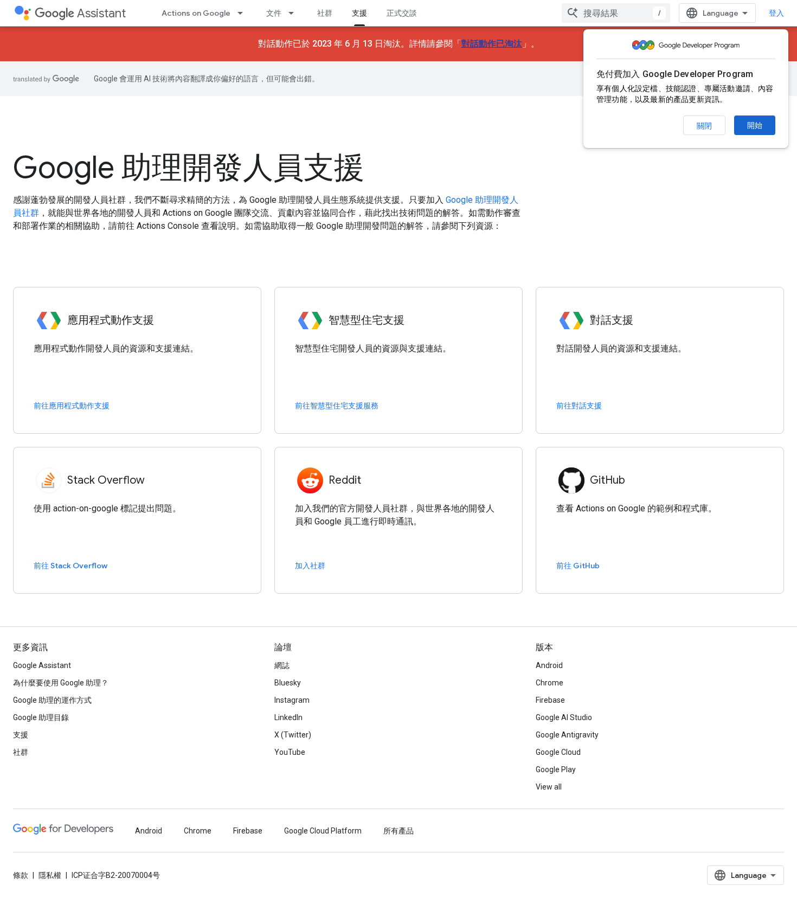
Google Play (556, 769)
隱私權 (49, 875)
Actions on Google (196, 13)
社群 (324, 13)
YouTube (289, 752)
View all (549, 786)
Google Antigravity (567, 734)
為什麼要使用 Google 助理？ (60, 682)
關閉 (704, 126)
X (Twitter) (292, 734)
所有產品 (398, 830)
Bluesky (287, 682)
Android (549, 665)
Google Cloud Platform (323, 830)
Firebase (550, 700)
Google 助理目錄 (41, 717)
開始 (754, 125)
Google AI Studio (564, 717)
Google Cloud (558, 752)
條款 (20, 875)
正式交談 (402, 13)
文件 (273, 13)
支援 (359, 13)
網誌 (282, 665)
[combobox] (616, 13)
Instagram (292, 700)
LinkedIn (288, 717)
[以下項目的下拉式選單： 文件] (294, 13)
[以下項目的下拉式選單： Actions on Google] (243, 13)
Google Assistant (42, 665)
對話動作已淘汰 (491, 44)
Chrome (549, 682)
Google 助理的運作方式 (52, 700)
